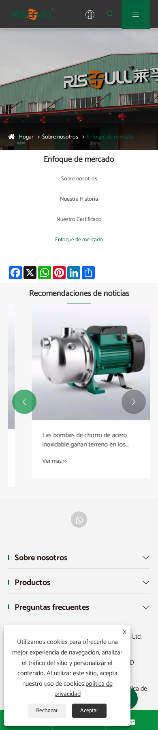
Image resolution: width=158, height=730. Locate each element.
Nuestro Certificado (79, 219)
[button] (24, 402)
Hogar (26, 137)
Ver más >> (39, 461)
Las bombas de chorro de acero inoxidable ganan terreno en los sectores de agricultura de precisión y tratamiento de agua (76, 440)
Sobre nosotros (60, 137)
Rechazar (47, 710)
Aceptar (89, 710)
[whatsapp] (79, 519)
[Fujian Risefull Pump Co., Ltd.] (32, 14)
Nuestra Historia (79, 199)
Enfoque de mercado (111, 137)
